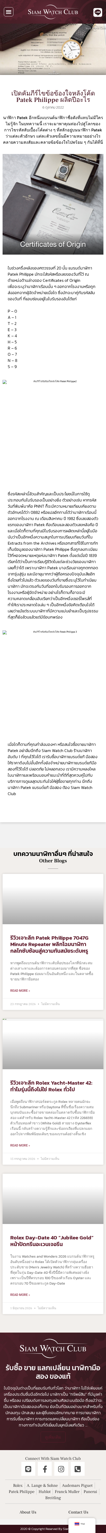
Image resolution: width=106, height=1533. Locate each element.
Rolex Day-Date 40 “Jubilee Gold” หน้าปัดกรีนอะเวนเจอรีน (52, 1240)
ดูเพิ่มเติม (53, 1437)
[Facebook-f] (45, 1469)
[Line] (28, 1469)
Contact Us (78, 1512)
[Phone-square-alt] (78, 1469)
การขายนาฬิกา (88, 1413)
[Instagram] (61, 1469)
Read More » (20, 990)
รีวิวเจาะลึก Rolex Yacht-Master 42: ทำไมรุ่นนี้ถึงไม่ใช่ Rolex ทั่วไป (51, 1086)
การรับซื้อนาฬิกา (20, 1419)
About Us (28, 1512)
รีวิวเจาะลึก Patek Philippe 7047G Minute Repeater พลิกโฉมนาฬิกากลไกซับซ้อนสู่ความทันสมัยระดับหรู (49, 944)
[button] (8, 12)
